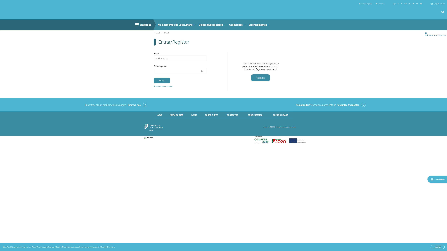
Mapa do (176, 115)
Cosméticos (236, 24)
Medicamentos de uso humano (175, 24)
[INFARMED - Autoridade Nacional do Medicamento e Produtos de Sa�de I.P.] (25, 10)
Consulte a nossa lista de (327, 105)
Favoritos (381, 4)
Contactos (232, 115)
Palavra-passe (160, 66)
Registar (260, 77)
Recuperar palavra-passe (163, 86)
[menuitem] (365, 4)
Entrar (162, 80)
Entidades (145, 24)
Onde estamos (255, 115)
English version (438, 4)
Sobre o (211, 115)
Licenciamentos (258, 24)
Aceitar (438, 247)
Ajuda (194, 115)
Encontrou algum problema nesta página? (113, 105)
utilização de (106, 247)
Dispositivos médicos (211, 24)
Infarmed (157, 33)
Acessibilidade (280, 115)
